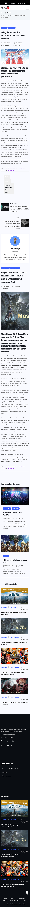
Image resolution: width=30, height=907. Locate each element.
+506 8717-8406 (8, 738)
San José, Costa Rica (8, 734)
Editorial (4, 772)
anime (7, 176)
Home (2, 13)
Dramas (5, 900)
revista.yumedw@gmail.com (11, 741)
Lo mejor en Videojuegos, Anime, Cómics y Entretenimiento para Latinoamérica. (13, 730)
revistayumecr (9, 518)
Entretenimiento (15, 900)
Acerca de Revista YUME (10, 769)
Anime (9, 13)
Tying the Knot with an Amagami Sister (8, 188)
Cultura (25, 900)
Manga (7, 181)
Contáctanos (6, 776)
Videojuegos (21, 898)
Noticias (5, 898)
